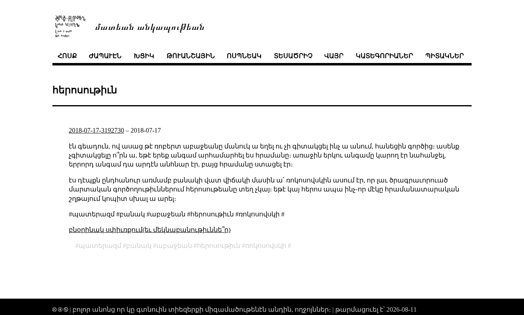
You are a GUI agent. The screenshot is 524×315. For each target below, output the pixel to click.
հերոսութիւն (218, 245)
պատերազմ (100, 245)
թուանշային (191, 55)
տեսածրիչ (293, 55)
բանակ (138, 245)
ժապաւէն (105, 55)
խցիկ (144, 55)
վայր (333, 55)
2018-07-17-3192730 (96, 130)
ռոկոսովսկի (265, 245)
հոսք (67, 55)
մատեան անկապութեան (150, 26)
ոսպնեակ (244, 55)
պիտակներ (444, 55)
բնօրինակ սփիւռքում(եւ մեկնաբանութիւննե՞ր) (149, 229)
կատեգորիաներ (384, 55)
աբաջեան (174, 245)
